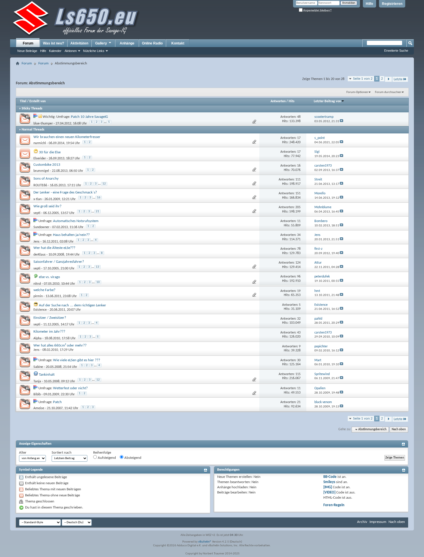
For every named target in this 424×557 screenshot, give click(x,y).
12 (104, 183)
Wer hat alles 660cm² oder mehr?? (60, 345)
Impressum (377, 522)
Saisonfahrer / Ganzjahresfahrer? (58, 262)
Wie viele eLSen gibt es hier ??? (76, 360)
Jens (36, 241)
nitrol (37, 284)
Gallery (101, 43)
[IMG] (327, 487)
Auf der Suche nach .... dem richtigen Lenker (72, 305)
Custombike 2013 (46, 165)
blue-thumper (43, 123)
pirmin (38, 296)
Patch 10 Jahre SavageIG (89, 117)
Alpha (37, 338)
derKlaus (39, 254)
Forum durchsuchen (388, 92)
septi (36, 213)
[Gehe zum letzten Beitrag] (341, 121)
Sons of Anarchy (46, 178)
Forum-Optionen (357, 92)
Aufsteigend (106, 458)
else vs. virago (49, 277)
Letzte (398, 79)
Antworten (278, 101)
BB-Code (330, 477)
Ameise (38, 408)
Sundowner (41, 227)
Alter (23, 452)
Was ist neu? (53, 43)
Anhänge (127, 43)
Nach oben (399, 429)
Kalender (55, 51)
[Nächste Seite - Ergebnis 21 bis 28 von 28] (388, 79)
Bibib (37, 394)
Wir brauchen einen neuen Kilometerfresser (66, 137)
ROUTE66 (40, 185)
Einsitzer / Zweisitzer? (49, 318)
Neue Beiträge (27, 51)
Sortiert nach (62, 452)
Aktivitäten (79, 43)
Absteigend (132, 458)
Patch (57, 402)
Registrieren (392, 4)
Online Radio (152, 43)
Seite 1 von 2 (363, 79)
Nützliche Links (93, 51)
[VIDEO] (329, 492)
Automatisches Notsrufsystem (75, 221)
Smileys (329, 482)
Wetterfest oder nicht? (70, 388)
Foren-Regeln (333, 505)
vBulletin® (204, 541)
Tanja (37, 381)
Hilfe (369, 4)
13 (97, 267)
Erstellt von (37, 101)
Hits (291, 101)
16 (98, 197)
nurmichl (39, 143)
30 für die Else (50, 152)
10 (98, 282)
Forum (28, 43)
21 (97, 211)
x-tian (37, 199)
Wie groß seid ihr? (47, 206)
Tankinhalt (47, 375)
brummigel (41, 171)
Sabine (38, 367)
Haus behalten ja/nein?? (71, 235)
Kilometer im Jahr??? (49, 332)
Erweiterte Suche (396, 50)
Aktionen (71, 51)
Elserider (39, 158)
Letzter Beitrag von (327, 101)
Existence (40, 310)
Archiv (362, 522)
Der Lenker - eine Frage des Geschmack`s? (65, 192)
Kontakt (177, 43)
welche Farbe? (44, 290)
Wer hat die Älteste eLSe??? (54, 248)
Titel (23, 101)
